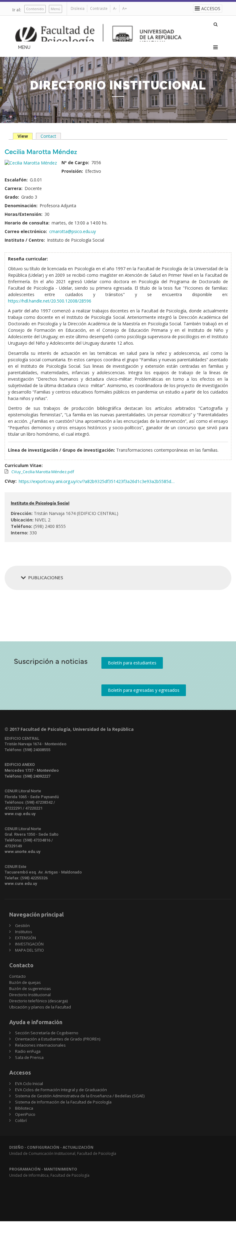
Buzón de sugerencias (30, 988)
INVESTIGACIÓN (29, 944)
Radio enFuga (28, 1051)
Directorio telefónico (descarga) (38, 1001)
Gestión (22, 925)
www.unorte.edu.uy (22, 851)
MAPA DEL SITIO (29, 950)
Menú (55, 8)
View (25, 136)
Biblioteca (24, 1108)
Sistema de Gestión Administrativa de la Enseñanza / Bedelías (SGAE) (79, 1096)
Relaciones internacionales (40, 1045)
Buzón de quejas (25, 982)
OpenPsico (25, 1114)
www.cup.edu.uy (20, 813)
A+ (124, 8)
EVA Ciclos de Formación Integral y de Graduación (61, 1089)
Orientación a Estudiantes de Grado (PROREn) (57, 1039)
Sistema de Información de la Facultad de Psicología (63, 1102)
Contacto (17, 976)
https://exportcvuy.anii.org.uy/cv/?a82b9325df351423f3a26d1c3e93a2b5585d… (97, 481)
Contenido (35, 8)
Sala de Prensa (29, 1057)
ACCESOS (210, 8)
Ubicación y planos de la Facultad (40, 1007)
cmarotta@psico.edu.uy (72, 231)
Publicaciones (45, 577)
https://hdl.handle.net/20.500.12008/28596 (49, 301)
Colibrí (21, 1120)
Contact (48, 136)
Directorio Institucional (30, 994)
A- (115, 8)
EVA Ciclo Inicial (29, 1083)
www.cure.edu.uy (21, 883)
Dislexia (78, 8)
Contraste (99, 8)
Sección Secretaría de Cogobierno (46, 1033)
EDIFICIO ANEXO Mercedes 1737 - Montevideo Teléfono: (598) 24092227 (32, 770)
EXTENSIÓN (25, 938)
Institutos (23, 931)
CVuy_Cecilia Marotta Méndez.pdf (42, 471)
